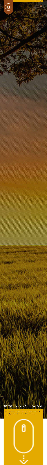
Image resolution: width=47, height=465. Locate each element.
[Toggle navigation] (41, 6)
